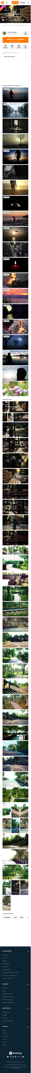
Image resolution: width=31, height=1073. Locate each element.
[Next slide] (24, 953)
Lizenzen (5, 1023)
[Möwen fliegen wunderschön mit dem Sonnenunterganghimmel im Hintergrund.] (15, 233)
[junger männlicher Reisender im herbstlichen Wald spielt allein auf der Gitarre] (15, 326)
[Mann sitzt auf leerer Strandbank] (15, 140)
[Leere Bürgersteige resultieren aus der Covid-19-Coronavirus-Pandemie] (15, 830)
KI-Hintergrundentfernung (10, 1011)
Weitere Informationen (9, 56)
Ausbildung (6, 1002)
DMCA (4, 1026)
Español (5, 1069)
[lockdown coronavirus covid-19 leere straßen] (15, 923)
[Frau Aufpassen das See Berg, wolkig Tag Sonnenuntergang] (15, 357)
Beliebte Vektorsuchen (8, 1032)
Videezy (5, 996)
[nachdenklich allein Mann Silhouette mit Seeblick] (15, 94)
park (15, 953)
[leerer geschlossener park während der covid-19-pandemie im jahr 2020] (7, 938)
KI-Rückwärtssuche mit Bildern (11, 1008)
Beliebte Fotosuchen (8, 1035)
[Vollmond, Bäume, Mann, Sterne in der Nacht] (15, 341)
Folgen (25, 34)
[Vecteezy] (2, 2)
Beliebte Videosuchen (8, 1038)
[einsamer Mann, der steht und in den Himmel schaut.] (15, 372)
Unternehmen (6, 999)
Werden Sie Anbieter (8, 1056)
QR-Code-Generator (8, 1014)
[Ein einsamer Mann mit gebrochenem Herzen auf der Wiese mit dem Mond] (15, 202)
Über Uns (5, 1053)
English (5, 1066)
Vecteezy (5, 993)
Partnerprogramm (7, 1029)
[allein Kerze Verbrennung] (15, 264)
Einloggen (22, 2)
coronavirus (7, 953)
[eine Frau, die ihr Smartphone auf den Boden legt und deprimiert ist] (15, 171)
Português (5, 1072)
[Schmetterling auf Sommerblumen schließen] (15, 388)
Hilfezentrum (6, 1048)
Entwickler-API (6, 1005)
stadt (21, 953)
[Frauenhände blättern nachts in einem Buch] (15, 279)
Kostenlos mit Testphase (15, 40)
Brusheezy (5, 991)
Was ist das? (16, 52)
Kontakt (5, 1051)
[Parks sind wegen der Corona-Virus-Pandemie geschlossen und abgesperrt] (7, 830)
